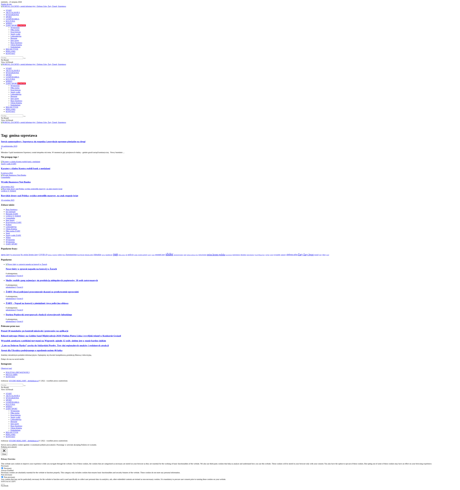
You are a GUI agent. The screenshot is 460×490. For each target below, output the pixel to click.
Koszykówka (16, 32)
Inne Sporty (10, 220)
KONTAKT (10, 53)
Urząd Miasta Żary (260, 255)
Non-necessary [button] (6, 475)
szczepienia (229, 255)
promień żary (160, 255)
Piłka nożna (15, 30)
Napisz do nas (6, 4)
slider (169, 254)
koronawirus (71, 254)
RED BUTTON (12, 49)
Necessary (8, 468)
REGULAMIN (11, 375)
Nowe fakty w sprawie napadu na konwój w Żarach (31, 269)
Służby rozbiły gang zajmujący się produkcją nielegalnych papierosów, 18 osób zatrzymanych (52, 280)
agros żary (5, 254)
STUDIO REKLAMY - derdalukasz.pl (24, 381)
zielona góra (292, 254)
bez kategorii (10, 212)
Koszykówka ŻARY (14, 222)
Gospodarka (5, 177)
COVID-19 (43, 255)
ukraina (243, 255)
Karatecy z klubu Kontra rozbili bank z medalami (25, 168)
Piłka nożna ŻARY (13, 231)
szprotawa (236, 255)
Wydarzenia (15, 28)
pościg (149, 255)
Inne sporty (15, 40)
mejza (103, 255)
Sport (8, 233)
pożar (153, 255)
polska (136, 255)
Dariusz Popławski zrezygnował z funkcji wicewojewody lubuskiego (39, 314)
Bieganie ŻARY (12, 214)
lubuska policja (89, 255)
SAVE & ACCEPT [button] (8, 481)
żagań (316, 255)
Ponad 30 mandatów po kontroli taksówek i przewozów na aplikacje (34, 331)
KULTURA (10, 21)
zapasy (283, 255)
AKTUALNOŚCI (13, 12)
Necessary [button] (5, 466)
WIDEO (9, 23)
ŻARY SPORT (16, 25)
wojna (267, 255)
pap (115, 254)
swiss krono (202, 255)
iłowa (64, 255)
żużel (327, 255)
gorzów (54, 255)
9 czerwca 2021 (7, 173)
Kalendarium (15, 47)
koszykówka (80, 255)
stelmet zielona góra (192, 255)
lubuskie (97, 254)
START (9, 10)
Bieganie (14, 38)
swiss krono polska (216, 254)
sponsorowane (178, 255)
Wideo (8, 238)
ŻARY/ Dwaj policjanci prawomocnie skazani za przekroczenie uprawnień (42, 291)
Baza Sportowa (16, 43)
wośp (271, 255)
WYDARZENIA (12, 15)
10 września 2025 (7, 200)
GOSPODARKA (12, 19)
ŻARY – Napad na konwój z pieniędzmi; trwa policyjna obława (37, 303)
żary (320, 255)
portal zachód (142, 255)
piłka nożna (121, 255)
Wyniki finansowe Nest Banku (16, 182)
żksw (324, 255)
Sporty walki (15, 34)
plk (126, 255)
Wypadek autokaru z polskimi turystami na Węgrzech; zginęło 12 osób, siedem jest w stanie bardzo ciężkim (53, 340)
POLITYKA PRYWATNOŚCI (17, 372)
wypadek (276, 255)
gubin (60, 255)
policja (131, 254)
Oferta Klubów (16, 45)
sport (185, 255)
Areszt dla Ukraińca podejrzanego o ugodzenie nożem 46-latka (31, 350)
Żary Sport (308, 254)
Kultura (9, 225)
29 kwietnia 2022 (7, 187)
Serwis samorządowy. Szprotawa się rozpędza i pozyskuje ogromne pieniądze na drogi (43, 141)
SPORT (9, 17)
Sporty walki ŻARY (8, 164)
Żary (300, 254)
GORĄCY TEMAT (8, 191)
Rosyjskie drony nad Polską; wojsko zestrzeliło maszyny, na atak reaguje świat (39, 195)
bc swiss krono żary (29, 254)
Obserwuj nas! (6, 368)
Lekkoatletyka (16, 36)
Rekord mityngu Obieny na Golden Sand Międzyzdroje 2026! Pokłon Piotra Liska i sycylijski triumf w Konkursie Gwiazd (61, 336)
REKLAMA (10, 51)
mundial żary (109, 255)
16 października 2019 (9, 146)
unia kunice (250, 255)
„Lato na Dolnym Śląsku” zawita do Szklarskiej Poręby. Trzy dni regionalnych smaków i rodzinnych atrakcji (55, 345)
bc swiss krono (15, 255)
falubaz (50, 255)
